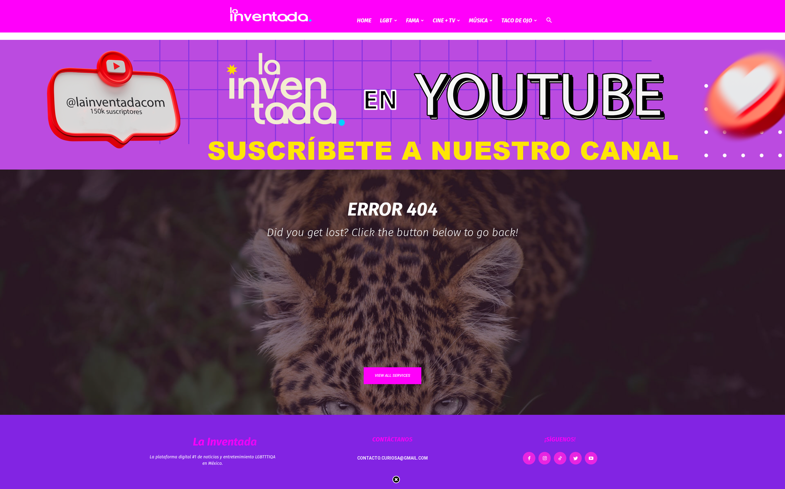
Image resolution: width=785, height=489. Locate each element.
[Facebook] (529, 458)
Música (478, 20)
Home (364, 20)
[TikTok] (560, 458)
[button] (549, 21)
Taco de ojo (516, 20)
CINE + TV (444, 20)
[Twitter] (575, 458)
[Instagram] (544, 458)
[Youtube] (591, 458)
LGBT (386, 20)
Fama (412, 20)
